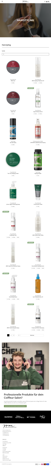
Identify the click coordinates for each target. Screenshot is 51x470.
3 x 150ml (13, 268)
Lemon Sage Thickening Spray (13, 204)
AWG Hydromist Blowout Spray (13, 266)
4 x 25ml (35, 113)
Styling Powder (38, 173)
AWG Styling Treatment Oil (38, 80)
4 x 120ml (37, 144)
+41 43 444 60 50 (6, 435)
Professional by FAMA (7, 442)
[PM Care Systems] (25, 1)
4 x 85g (13, 113)
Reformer (13, 80)
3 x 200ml (37, 237)
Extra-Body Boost (13, 297)
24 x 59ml (8, 237)
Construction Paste (38, 204)
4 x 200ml (13, 144)
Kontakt (4, 450)
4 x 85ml (12, 82)
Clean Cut (13, 111)
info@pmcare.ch (6, 434)
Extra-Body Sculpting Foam (38, 266)
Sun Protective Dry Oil (38, 297)
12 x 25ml (35, 82)
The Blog (4, 448)
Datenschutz (5, 456)
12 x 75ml (8, 299)
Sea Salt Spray (13, 142)
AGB (3, 454)
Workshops (5, 447)
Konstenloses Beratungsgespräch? (15, 406)
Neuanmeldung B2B (6, 451)
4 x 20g (38, 175)
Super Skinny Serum (38, 111)
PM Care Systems (8, 464)
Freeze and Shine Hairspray (38, 327)
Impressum (5, 457)
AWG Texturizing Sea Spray (13, 327)
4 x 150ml (40, 113)
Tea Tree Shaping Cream (13, 173)
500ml (18, 237)
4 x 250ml (13, 299)
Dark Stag (4, 444)
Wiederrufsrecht (6, 458)
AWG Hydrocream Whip (37, 235)
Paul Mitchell (5, 441)
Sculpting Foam (13, 235)
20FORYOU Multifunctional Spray (38, 142)
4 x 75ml (37, 206)
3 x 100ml (40, 82)
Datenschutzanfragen (7, 460)
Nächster (32, 335)
